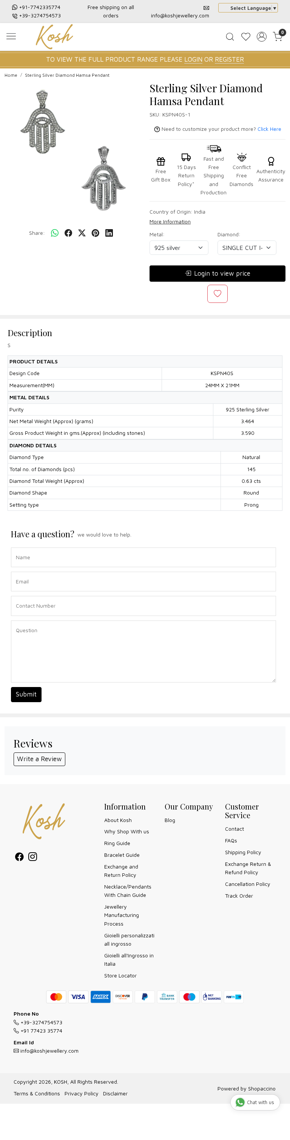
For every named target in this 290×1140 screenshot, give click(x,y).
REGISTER (229, 59)
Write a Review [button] (39, 759)
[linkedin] (109, 233)
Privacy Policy (82, 1093)
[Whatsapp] (55, 233)
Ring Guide (117, 843)
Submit (26, 694)
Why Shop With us (126, 831)
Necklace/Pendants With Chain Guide (127, 890)
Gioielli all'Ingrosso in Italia (129, 959)
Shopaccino (262, 1088)
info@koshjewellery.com (180, 15)
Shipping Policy (243, 852)
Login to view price (222, 273)
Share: (37, 233)
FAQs (231, 840)
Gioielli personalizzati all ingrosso (129, 939)
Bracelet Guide (122, 855)
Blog (170, 820)
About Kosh (118, 820)
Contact (234, 828)
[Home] (56, 37)
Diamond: (229, 234)
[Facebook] (19, 857)
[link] (230, 37)
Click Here (269, 129)
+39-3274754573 (40, 15)
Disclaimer (115, 1093)
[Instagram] (33, 857)
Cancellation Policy (247, 884)
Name (21, 546)
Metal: (157, 234)
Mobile (21, 595)
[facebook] (68, 233)
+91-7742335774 (39, 7)
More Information (170, 221)
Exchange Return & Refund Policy (248, 868)
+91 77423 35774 (40, 1030)
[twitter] (82, 233)
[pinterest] (95, 233)
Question (23, 619)
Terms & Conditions (37, 1093)
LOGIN (193, 59)
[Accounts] (262, 37)
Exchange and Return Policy (121, 870)
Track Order (239, 895)
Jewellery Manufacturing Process (121, 915)
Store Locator (120, 975)
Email (20, 571)
